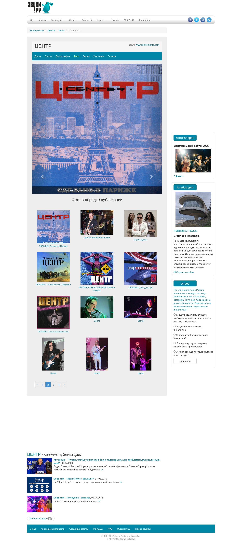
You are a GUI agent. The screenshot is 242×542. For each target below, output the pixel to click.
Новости (42, 19)
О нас (33, 528)
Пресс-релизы (143, 528)
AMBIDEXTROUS (185, 230)
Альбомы (87, 19)
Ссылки (112, 56)
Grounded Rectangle (187, 236)
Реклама (98, 528)
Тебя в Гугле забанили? (80, 478)
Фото (61, 30)
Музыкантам (123, 528)
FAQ (110, 528)
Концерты (57, 19)
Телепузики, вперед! (78, 497)
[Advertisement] (121, 7)
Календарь (145, 19)
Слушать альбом (185, 272)
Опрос (185, 283)
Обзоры (115, 19)
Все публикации (40, 518)
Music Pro (129, 19)
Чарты (100, 19)
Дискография (63, 56)
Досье (38, 56)
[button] (42, 129)
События (59, 478)
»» (102, 469)
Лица (72, 19)
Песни (86, 56)
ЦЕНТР (51, 30)
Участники (98, 56)
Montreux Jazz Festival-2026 (191, 146)
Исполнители (37, 30)
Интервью (59, 459)
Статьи (48, 56)
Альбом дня (185, 187)
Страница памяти (78, 528)
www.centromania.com (147, 44)
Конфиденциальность (52, 528)
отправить (185, 361)
